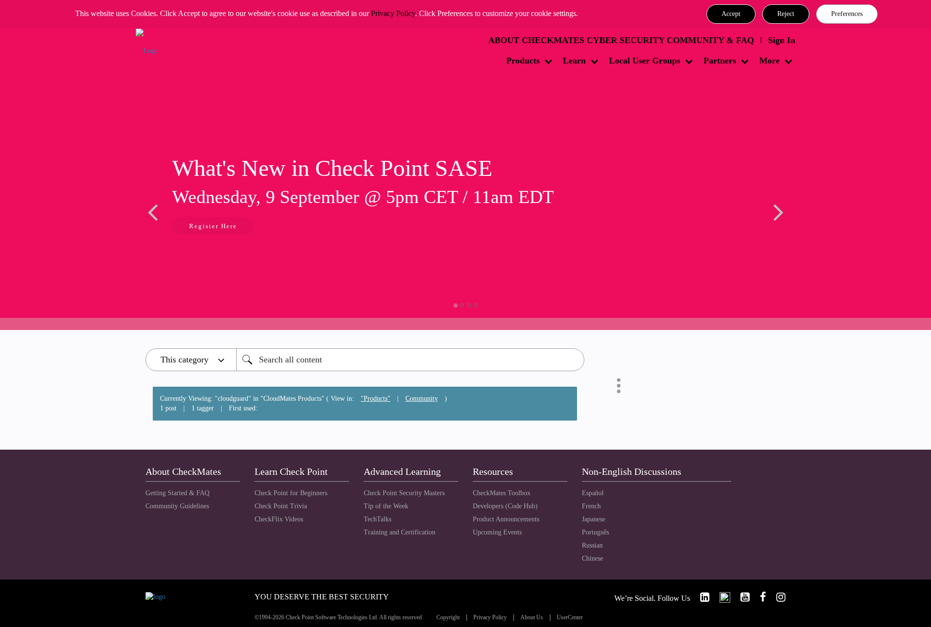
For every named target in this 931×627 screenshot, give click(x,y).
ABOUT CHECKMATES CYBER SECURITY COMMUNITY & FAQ (621, 40)
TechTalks (377, 519)
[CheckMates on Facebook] (759, 597)
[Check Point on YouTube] (741, 597)
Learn (574, 60)
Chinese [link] (592, 558)
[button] (730, 14)
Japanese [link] (593, 519)
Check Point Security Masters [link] (404, 493)
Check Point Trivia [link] (281, 506)
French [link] (591, 506)
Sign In (781, 40)
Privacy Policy (393, 13)
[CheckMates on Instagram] (777, 597)
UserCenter (570, 617)
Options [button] (619, 386)
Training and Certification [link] (399, 532)
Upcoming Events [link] (497, 532)
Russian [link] (592, 545)
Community (421, 398)
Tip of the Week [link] (386, 506)
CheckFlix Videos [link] (279, 519)
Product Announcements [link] (506, 519)
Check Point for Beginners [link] (291, 493)
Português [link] (595, 532)
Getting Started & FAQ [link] (177, 493)
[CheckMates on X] (720, 597)
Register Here (213, 226)
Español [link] (593, 493)
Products (523, 60)
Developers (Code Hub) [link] (505, 506)
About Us (531, 617)
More (769, 60)
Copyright (448, 617)
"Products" (375, 398)
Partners (720, 60)
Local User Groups (644, 60)
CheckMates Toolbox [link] (501, 493)
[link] (700, 597)
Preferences (847, 13)
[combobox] (410, 359)
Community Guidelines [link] (177, 506)
